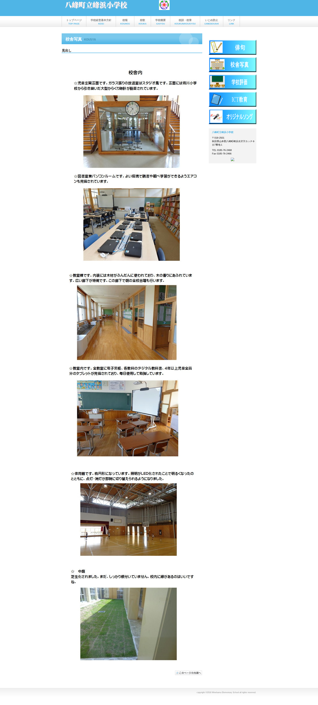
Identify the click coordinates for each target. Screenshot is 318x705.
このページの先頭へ (188, 673)
